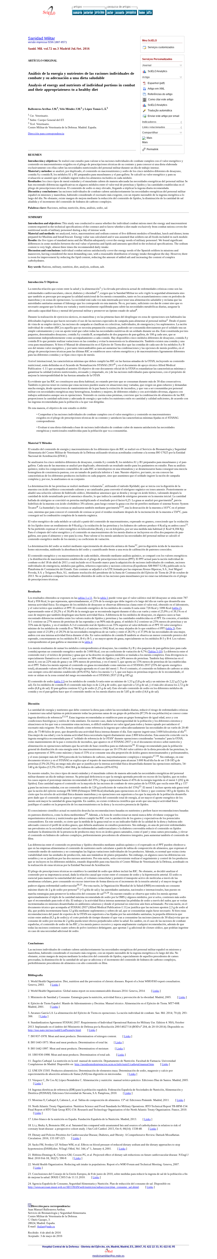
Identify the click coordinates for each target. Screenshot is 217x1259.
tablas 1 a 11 (85, 597)
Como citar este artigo (160, 99)
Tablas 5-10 (155, 651)
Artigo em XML (156, 88)
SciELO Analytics (157, 71)
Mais (149, 138)
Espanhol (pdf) (156, 83)
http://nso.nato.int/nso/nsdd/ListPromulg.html (54, 1030)
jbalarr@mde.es (46, 1226)
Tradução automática (160, 110)
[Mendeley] (144, 138)
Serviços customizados (161, 47)
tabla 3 (170, 628)
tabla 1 (104, 597)
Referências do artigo (160, 94)
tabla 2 (177, 608)
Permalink (152, 149)
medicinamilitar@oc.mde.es (108, 1255)
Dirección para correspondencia (46, 133)
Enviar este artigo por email (163, 116)
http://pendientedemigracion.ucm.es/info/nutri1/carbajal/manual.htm (114, 1064)
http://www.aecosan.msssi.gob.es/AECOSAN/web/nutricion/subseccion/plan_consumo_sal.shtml (83, 1187)
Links (55, 984)
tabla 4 (88, 641)
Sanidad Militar (41, 38)
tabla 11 (59, 681)
